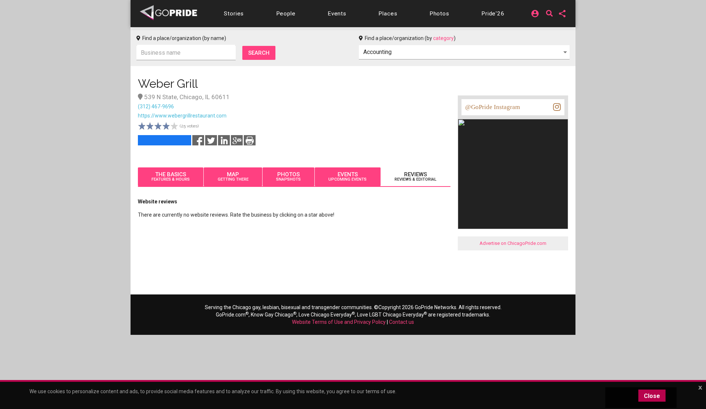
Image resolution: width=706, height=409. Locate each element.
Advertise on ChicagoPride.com (512, 243)
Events (347, 176)
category (443, 38)
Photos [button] (439, 13)
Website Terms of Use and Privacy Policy (339, 322)
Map (233, 176)
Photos (288, 176)
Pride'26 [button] (492, 13)
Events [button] (337, 13)
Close (652, 395)
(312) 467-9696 (156, 106)
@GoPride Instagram (492, 107)
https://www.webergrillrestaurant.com (182, 116)
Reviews (415, 176)
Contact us (401, 322)
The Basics (170, 176)
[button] (234, 14)
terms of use (380, 391)
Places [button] (387, 13)
